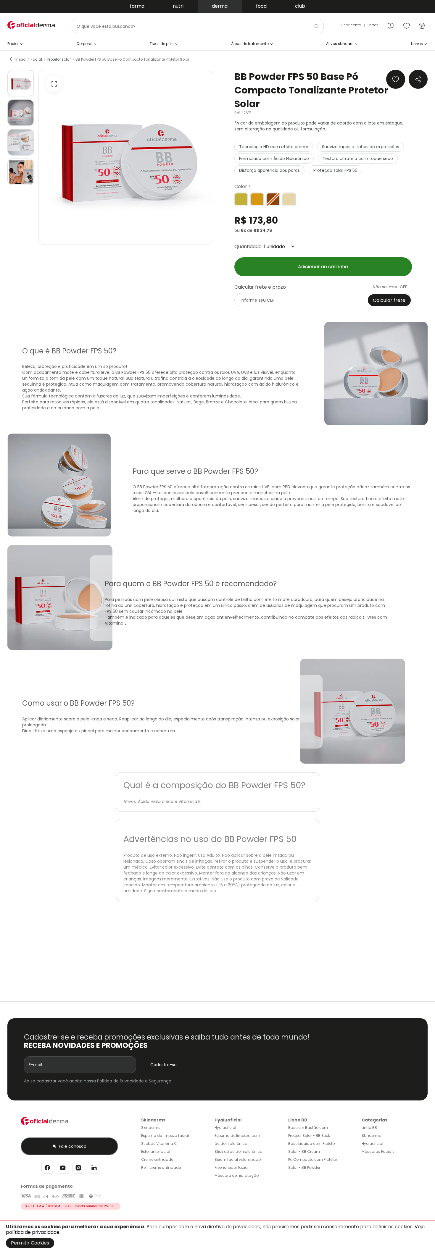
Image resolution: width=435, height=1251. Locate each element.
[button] (20, 83)
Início (20, 59)
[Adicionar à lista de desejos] (395, 79)
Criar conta (351, 25)
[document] (217, 1236)
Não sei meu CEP (390, 287)
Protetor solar (59, 59)
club (300, 6)
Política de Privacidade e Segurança (134, 1081)
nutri (178, 6)
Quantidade (248, 246)
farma (137, 6)
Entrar (373, 25)
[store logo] (31, 25)
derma (220, 6)
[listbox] (323, 199)
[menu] (390, 23)
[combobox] (198, 26)
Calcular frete (389, 300)
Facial (36, 59)
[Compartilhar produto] (418, 79)
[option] (241, 199)
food (261, 6)
